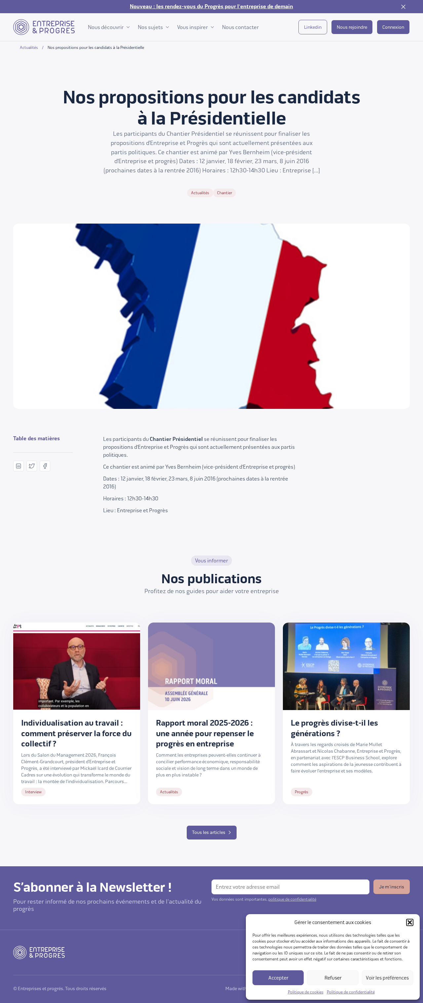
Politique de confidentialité (351, 992)
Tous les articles (208, 832)
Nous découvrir (106, 27)
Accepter (278, 978)
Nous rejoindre (352, 27)
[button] (409, 922)
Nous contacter (240, 27)
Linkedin (313, 27)
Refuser (333, 978)
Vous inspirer (192, 27)
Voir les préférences (387, 978)
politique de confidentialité (292, 899)
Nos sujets (150, 27)
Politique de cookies (306, 992)
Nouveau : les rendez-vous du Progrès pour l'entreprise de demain (211, 6)
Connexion (393, 27)
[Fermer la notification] (403, 6)
